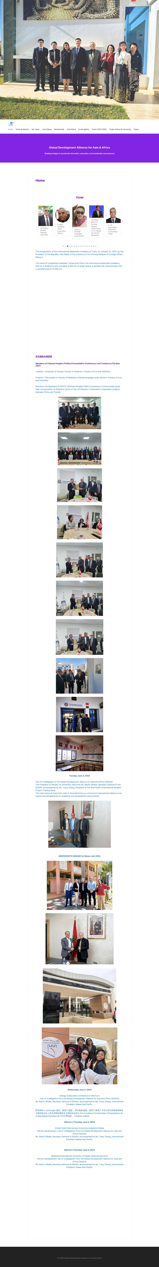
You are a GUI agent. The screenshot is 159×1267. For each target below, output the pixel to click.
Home (40, 180)
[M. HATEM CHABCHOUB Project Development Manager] (113, 214)
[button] (63, 246)
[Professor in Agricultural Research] (96, 215)
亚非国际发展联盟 (44, 356)
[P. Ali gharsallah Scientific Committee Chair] (79, 215)
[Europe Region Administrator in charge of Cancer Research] (62, 211)
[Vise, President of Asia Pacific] (45, 215)
